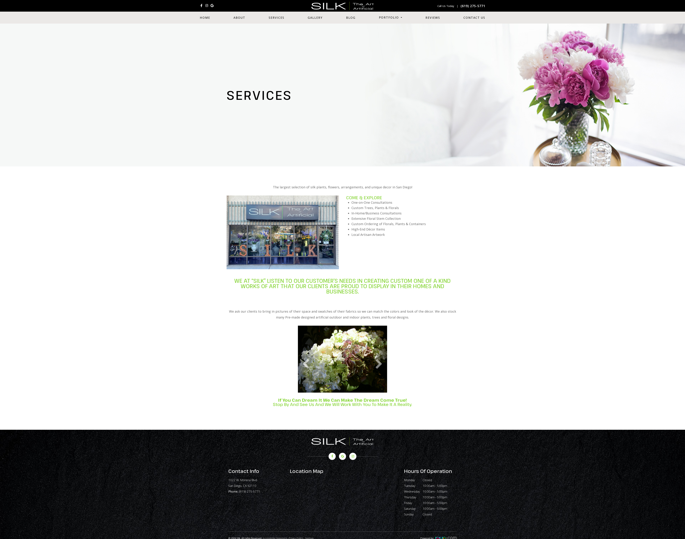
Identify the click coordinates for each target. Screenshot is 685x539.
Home (205, 18)
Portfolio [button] (389, 17)
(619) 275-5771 (249, 491)
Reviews (432, 18)
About (239, 18)
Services (276, 18)
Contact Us (474, 18)
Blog (351, 18)
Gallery (315, 18)
